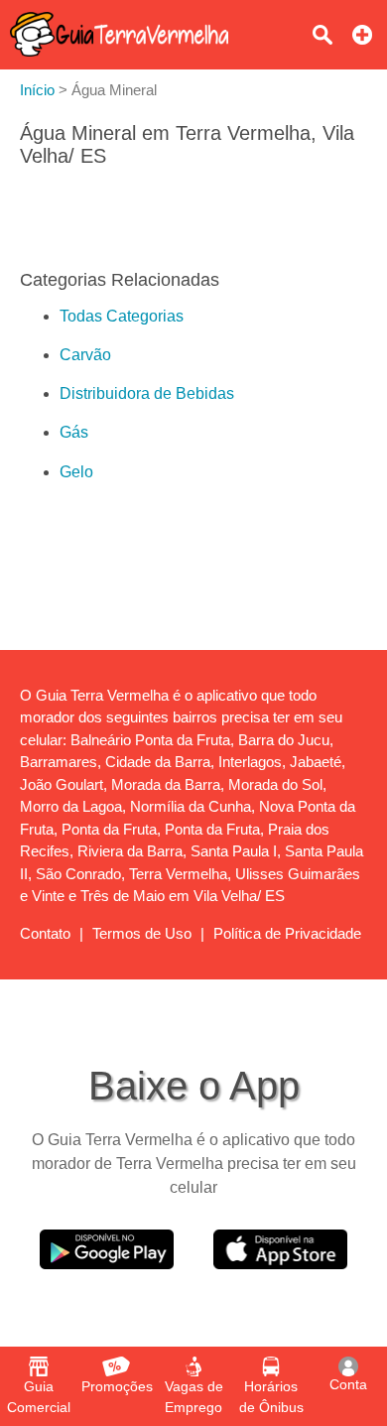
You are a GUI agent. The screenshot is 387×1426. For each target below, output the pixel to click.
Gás (74, 432)
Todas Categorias (122, 316)
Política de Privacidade (287, 933)
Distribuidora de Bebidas (147, 393)
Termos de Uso (142, 933)
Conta (348, 1384)
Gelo (76, 471)
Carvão (85, 354)
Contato (45, 933)
